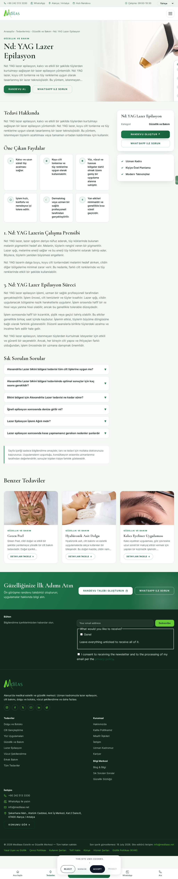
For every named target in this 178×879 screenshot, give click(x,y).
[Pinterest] (47, 707)
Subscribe (165, 623)
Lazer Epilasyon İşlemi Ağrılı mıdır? (29, 421)
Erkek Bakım (11, 759)
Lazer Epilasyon (13, 748)
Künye (87, 850)
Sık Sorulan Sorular (104, 773)
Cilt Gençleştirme (13, 730)
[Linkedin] (39, 707)
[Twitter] (23, 707)
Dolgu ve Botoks (13, 724)
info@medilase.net (18, 807)
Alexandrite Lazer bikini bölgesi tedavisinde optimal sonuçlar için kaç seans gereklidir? (50, 383)
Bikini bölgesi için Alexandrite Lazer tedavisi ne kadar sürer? (45, 397)
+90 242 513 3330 (17, 3)
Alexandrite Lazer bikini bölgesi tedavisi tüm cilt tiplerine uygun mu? (50, 369)
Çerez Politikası (38, 850)
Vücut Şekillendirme (15, 753)
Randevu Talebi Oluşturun (103, 590)
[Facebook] (15, 707)
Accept (97, 869)
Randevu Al (17, 89)
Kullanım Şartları (57, 850)
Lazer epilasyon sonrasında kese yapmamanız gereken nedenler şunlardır (53, 433)
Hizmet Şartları (101, 850)
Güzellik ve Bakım (41, 31)
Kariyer (97, 753)
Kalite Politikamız (102, 730)
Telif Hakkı (74, 850)
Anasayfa (9, 31)
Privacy (112, 869)
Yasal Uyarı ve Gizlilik (15, 850)
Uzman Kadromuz (103, 748)
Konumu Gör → (19, 824)
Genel (87, 634)
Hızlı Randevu (83, 3)
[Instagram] (7, 707)
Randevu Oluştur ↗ (145, 134)
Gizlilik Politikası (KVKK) (124, 850)
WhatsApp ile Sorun (52, 89)
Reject (68, 869)
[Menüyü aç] (170, 13)
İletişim (97, 742)
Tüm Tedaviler (12, 765)
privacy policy (104, 659)
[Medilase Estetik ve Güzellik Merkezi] (11, 13)
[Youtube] (31, 707)
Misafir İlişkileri (101, 736)
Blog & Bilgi (99, 767)
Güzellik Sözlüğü (102, 779)
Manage (82, 869)
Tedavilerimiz (23, 31)
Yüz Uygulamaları (13, 736)
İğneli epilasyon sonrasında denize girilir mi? (35, 409)
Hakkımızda (100, 724)
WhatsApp (39, 3)
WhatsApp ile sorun (154, 590)
